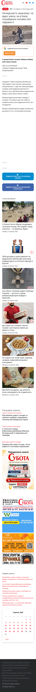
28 (22, 631)
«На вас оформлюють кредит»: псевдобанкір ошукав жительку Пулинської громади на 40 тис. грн (17, 598)
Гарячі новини (7, 413)
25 (10, 631)
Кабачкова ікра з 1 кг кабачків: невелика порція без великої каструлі (16, 604)
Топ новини (17, 413)
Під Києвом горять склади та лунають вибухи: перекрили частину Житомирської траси (15, 417)
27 (18, 631)
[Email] (23, 2)
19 (14, 628)
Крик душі (16, 426)
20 (18, 628)
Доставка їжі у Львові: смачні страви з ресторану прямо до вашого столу (15, 327)
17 (6, 628)
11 (10, 625)
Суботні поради (15, 442)
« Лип (7, 639)
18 (10, 628)
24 (6, 631)
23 (30, 628)
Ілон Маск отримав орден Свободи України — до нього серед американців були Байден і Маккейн (17, 294)
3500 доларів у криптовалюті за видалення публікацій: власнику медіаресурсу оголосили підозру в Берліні (17, 260)
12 (14, 625)
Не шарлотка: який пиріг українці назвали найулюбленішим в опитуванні (17, 360)
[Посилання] (7, 2)
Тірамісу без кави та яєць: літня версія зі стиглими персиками (16, 445)
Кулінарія (5, 442)
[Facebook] (29, 2)
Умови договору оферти (11, 684)
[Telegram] (33, 2)
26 (14, 631)
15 (26, 625)
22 (26, 628)
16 (30, 625)
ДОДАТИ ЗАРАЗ (9, 53)
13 (18, 625)
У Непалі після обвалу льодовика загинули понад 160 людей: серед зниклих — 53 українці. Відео (17, 226)
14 (22, 625)
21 (22, 628)
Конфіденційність (8, 687)
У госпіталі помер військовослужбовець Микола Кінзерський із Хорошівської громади (15, 432)
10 (6, 625)
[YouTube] (26, 2)
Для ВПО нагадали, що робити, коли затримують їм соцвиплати (16, 391)
